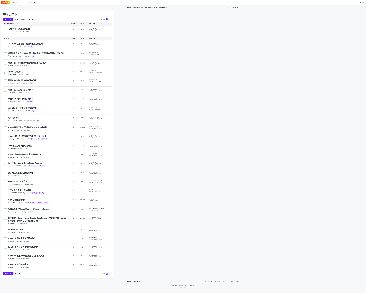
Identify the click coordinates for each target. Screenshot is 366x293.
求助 (32, 46)
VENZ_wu (12, 130)
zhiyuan (14, 46)
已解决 (32, 139)
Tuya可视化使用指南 (17, 200)
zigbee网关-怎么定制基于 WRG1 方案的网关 (27, 136)
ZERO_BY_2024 (16, 120)
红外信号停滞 (13, 118)
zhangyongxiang (16, 212)
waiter (13, 202)
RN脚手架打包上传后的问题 (20, 146)
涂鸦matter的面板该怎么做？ (20, 99)
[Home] (6, 2)
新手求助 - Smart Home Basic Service (25, 163)
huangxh (93, 89)
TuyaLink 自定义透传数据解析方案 (23, 247)
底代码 (46, 202)
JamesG (12, 32)
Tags (34, 2)
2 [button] (108, 19)
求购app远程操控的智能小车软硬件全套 (25, 154)
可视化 (32, 202)
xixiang (93, 43)
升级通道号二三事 (15, 229)
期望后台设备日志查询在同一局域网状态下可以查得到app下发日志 (36, 53)
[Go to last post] (96, 28)
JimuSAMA (13, 74)
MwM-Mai (14, 56)
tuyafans (12, 166)
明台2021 (14, 193)
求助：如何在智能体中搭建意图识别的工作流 (27, 63)
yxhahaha (12, 232)
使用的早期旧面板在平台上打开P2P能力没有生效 (29, 209)
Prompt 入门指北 (15, 72)
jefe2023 (12, 157)
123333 (12, 175)
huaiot (92, 264)
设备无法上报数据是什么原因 (20, 173)
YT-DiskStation (95, 71)
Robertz (14, 111)
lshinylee (12, 148)
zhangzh (12, 241)
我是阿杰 (14, 92)
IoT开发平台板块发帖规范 (19, 29)
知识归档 (44, 139)
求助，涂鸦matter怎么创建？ (20, 90)
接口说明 (34, 193)
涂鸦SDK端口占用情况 (17, 181)
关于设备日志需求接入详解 (19, 190)
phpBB (177, 285)
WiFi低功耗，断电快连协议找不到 (22, 108)
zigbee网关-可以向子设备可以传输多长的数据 (27, 127)
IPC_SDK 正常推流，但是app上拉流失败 (25, 44)
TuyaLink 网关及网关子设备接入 (22, 238)
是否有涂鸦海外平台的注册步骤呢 (22, 80)
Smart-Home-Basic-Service (36, 166)
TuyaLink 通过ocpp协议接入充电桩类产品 (26, 256)
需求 (33, 56)
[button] (111, 19)
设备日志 (41, 193)
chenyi (11, 65)
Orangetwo (94, 217)
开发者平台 (10, 14)
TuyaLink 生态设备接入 (18, 264)
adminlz (12, 223)
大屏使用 (39, 202)
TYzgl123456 (15, 184)
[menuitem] (362, 2)
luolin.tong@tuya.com (97, 208)
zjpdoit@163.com (96, 180)
